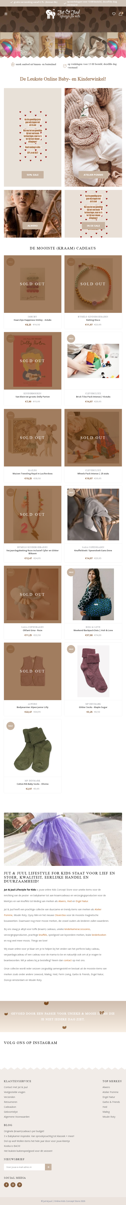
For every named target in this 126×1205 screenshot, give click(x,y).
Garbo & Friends (111, 1101)
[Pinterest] (19, 1184)
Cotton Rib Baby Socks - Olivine (33, 783)
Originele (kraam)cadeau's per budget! (24, 1131)
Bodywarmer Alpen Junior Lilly (32, 707)
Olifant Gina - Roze (32, 630)
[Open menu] (5, 14)
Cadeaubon (10, 1106)
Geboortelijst (11, 1111)
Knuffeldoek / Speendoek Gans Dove (93, 550)
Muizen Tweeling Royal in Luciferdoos (32, 473)
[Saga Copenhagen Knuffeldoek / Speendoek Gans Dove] (93, 514)
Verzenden (9, 1097)
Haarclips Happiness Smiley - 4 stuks (32, 319)
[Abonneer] (48, 1167)
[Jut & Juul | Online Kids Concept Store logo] (63, 13)
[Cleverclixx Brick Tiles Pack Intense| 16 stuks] (93, 360)
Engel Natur (82, 901)
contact (68, 960)
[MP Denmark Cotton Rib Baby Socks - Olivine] (32, 747)
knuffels (43, 934)
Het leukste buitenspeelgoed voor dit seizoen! (28, 1150)
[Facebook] (6, 1184)
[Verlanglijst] (114, 14)
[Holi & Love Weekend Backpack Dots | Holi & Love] (93, 594)
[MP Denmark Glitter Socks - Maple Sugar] (93, 670)
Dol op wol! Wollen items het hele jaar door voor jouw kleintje (37, 1141)
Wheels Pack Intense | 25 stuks (93, 473)
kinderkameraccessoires (77, 929)
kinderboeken (99, 934)
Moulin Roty (109, 1116)
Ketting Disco (93, 319)
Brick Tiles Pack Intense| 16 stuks (93, 396)
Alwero (62, 901)
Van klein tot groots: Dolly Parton (33, 396)
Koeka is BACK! (12, 1145)
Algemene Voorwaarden (17, 1116)
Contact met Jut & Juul (16, 1087)
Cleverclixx (60, 915)
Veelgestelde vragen (14, 1092)
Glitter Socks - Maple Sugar (93, 707)
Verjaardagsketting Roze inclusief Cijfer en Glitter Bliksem (32, 552)
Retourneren (10, 1101)
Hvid (69, 901)
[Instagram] (12, 1184)
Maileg (106, 1111)
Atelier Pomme (110, 1092)
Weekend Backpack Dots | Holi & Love (93, 630)
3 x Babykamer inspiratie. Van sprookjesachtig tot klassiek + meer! (39, 1136)
